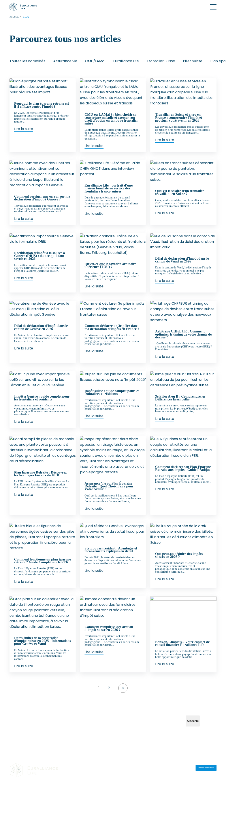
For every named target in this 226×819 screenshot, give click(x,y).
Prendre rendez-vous (206, 768)
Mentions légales (17, 792)
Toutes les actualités (27, 61)
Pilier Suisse (192, 61)
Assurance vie (65, 61)
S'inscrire (193, 721)
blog (26, 17)
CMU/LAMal (95, 61)
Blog (120, 768)
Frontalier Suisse (161, 61)
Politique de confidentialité (44, 792)
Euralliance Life (126, 61)
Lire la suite (23, 128)
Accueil (14, 17)
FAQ (150, 768)
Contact (135, 768)
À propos (105, 768)
